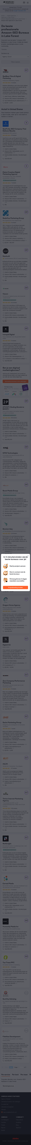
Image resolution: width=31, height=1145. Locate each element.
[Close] (28, 556)
